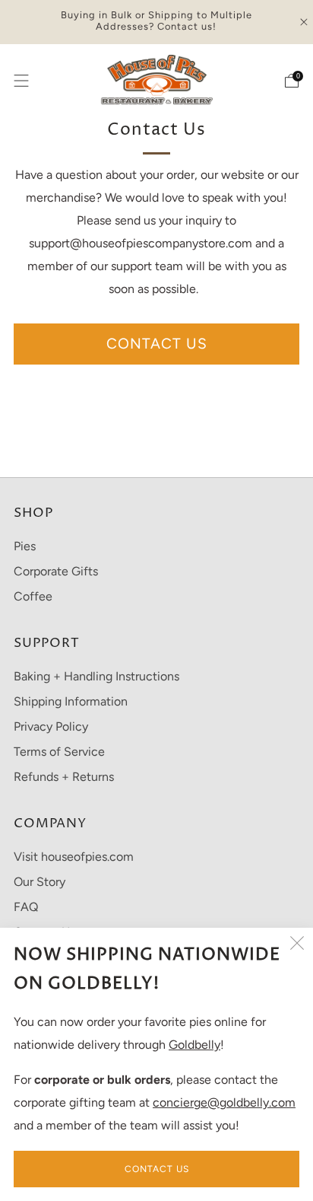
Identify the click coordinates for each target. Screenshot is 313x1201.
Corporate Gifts (56, 571)
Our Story (39, 881)
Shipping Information (71, 701)
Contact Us (157, 1169)
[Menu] (21, 80)
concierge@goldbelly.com (224, 1102)
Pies (25, 546)
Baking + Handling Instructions (96, 676)
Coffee (33, 596)
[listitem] (157, 22)
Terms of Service (59, 751)
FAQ (26, 907)
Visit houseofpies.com (74, 856)
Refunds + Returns (64, 776)
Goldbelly (194, 1044)
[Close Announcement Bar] (304, 22)
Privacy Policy (51, 726)
